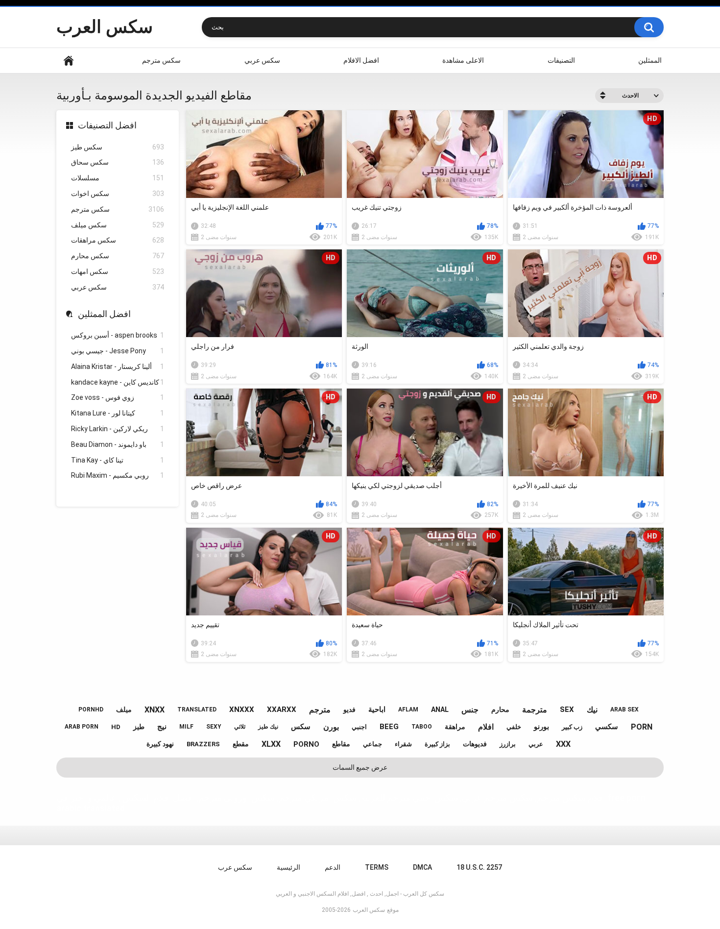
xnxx (154, 709)
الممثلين (650, 60)
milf (186, 726)
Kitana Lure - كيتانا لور (117, 413)
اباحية (376, 709)
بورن (331, 727)
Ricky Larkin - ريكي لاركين (117, 429)
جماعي (372, 744)
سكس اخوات (117, 193)
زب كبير (572, 727)
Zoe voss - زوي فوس (117, 397)
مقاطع (341, 744)
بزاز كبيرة (437, 744)
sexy (213, 726)
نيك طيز (268, 726)
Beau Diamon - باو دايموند (117, 444)
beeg (389, 726)
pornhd (90, 709)
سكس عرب (235, 867)
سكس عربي (262, 60)
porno (306, 744)
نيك (592, 709)
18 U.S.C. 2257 (479, 867)
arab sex (624, 709)
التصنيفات (561, 60)
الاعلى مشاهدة (463, 60)
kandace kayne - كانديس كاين (117, 382)
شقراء (403, 744)
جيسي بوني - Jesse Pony (117, 351)
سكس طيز (117, 147)
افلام (486, 727)
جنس (470, 709)
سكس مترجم (161, 60)
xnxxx (241, 709)
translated (196, 709)
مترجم (320, 709)
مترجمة (534, 709)
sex (567, 709)
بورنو (541, 726)
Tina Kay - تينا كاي (117, 460)
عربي (535, 744)
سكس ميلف (117, 225)
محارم (500, 709)
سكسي (606, 726)
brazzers (203, 744)
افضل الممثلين (104, 314)
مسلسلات (117, 178)
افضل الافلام (361, 60)
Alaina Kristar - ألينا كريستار (117, 366)
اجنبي (359, 727)
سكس (301, 726)
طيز (138, 727)
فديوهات (475, 744)
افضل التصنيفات (107, 125)
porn (641, 727)
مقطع (241, 744)
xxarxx (281, 709)
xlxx (271, 744)
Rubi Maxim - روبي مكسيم (117, 475)
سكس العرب (104, 27)
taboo (421, 726)
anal (440, 709)
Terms (376, 867)
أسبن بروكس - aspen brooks (117, 335)
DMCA (422, 867)
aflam (408, 709)
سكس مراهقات (117, 240)
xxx (563, 744)
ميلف (124, 709)
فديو (349, 709)
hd (115, 727)
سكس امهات (117, 271)
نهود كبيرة (160, 744)
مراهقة (455, 727)
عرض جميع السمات (360, 767)
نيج (162, 726)
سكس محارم (117, 256)
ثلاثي (239, 726)
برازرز (508, 744)
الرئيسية (68, 60)
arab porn (81, 726)
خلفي (513, 727)
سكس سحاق (117, 162)
